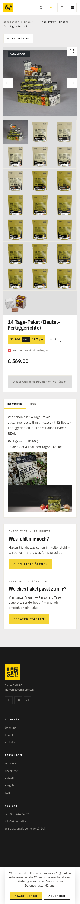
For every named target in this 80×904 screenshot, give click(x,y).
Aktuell (9, 778)
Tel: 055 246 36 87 (17, 814)
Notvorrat (11, 763)
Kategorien (21, 38)
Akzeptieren (26, 896)
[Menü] (72, 7)
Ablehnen (56, 896)
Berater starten (28, 619)
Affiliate (10, 742)
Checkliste (11, 771)
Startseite (11, 22)
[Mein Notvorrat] (51, 7)
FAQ (7, 793)
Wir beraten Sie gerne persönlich (25, 828)
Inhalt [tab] (33, 403)
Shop (27, 22)
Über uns (10, 728)
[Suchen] (41, 7)
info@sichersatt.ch (16, 821)
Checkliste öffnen (30, 564)
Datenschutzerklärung (39, 885)
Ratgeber (10, 785)
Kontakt (10, 735)
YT (27, 700)
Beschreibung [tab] (14, 403)
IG (18, 700)
